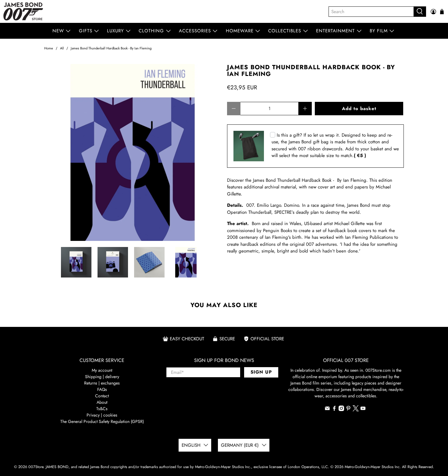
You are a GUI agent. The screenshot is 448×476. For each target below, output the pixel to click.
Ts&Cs (102, 409)
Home (48, 48)
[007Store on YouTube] (363, 409)
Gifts (85, 30)
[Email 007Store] (327, 409)
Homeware (240, 30)
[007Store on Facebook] (334, 409)
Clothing (151, 30)
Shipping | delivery (102, 377)
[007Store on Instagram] (341, 409)
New (58, 30)
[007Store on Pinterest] (348, 409)
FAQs (102, 389)
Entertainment (335, 30)
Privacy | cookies (102, 415)
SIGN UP (261, 372)
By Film (379, 30)
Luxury (115, 30)
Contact (102, 396)
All (62, 48)
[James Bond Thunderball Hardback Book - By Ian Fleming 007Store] (132, 152)
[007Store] (23, 11)
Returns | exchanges (102, 383)
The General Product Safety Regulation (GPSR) (102, 421)
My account (102, 370)
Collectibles (284, 30)
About (102, 402)
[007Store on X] (356, 410)
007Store (35, 467)
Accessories (195, 30)
